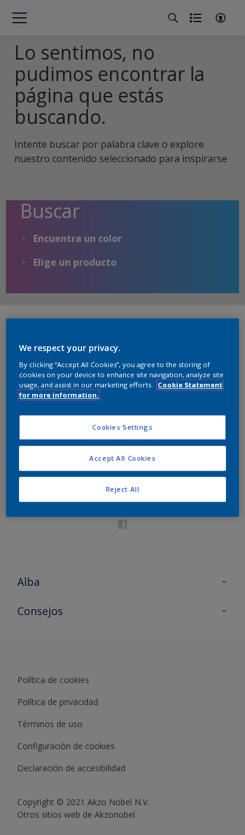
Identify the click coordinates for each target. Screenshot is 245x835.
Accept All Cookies (122, 458)
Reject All (123, 489)
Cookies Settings (122, 427)
